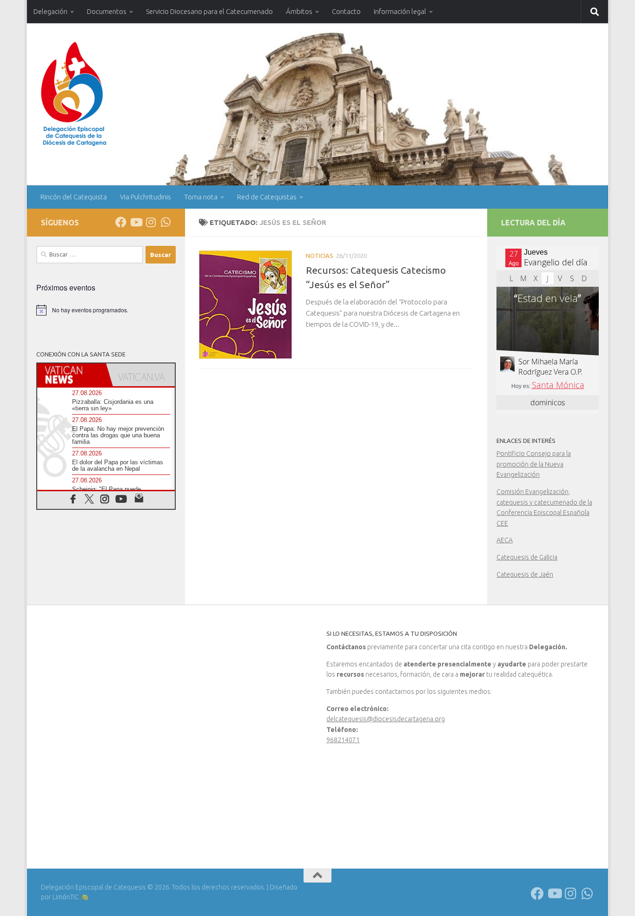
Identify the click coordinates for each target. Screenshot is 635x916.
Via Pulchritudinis (145, 197)
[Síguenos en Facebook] (120, 222)
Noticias (319, 255)
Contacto (346, 11)
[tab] (71, 374)
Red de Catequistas (267, 197)
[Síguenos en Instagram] (150, 222)
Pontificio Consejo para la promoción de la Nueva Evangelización (533, 464)
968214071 (343, 740)
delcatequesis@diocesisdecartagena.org (385, 719)
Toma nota (201, 197)
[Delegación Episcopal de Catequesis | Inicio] (73, 94)
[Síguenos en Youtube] (135, 222)
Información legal (400, 11)
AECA (504, 540)
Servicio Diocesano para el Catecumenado (209, 11)
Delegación (50, 11)
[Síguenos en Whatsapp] (165, 222)
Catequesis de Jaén (524, 574)
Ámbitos (299, 11)
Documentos (106, 11)
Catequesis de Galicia (526, 557)
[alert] (106, 310)
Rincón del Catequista (73, 197)
